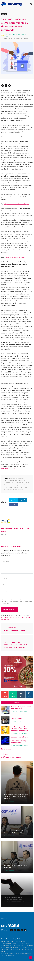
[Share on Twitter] (2, 85)
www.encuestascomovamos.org (14, 257)
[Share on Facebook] (9, 85)
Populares (17, 702)
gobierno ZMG (20, 483)
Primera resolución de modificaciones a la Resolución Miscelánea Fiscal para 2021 (15, 644)
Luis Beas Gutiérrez (17, 721)
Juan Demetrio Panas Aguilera (20, 745)
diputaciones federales (16, 478)
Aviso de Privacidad (6, 939)
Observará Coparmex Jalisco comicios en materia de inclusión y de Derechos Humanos (16, 796)
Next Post (7, 639)
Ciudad (4, 14)
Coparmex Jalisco (10, 801)
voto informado (18, 489)
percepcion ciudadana (11, 487)
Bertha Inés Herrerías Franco (20, 733)
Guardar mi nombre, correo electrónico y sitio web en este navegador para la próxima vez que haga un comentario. (17, 601)
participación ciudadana (21, 485)
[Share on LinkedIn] (6, 85)
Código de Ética (17, 939)
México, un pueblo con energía (15, 630)
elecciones (21, 480)
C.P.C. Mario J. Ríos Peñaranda (20, 711)
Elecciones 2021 (9, 483)
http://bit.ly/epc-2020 (8, 469)
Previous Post (11, 627)
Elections (5, 754)
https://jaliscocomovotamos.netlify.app (16, 204)
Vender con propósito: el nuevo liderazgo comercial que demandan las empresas (22, 729)
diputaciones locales (10, 480)
